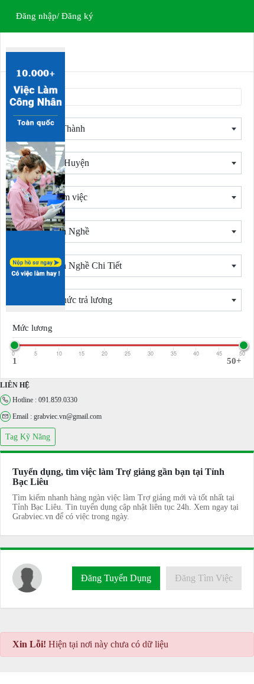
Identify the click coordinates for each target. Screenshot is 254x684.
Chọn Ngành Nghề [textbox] (53, 231)
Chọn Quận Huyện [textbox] (53, 163)
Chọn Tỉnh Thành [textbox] (51, 128)
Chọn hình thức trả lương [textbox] (65, 300)
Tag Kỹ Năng (27, 436)
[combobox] (127, 129)
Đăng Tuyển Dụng (116, 578)
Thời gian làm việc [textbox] (52, 197)
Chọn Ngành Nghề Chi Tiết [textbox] (70, 265)
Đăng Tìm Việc (204, 578)
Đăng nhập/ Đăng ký (54, 16)
